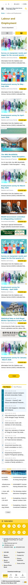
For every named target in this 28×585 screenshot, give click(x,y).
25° (18, 4)
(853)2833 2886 (8, 547)
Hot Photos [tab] (18, 387)
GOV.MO (6, 552)
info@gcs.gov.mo (9, 545)
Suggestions (21, 552)
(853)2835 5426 (20, 547)
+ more (23, 512)
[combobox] (9, 28)
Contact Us (20, 555)
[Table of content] (2, 8)
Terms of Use (21, 563)
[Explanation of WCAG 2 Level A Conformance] (25, 582)
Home (3, 13)
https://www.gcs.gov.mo (10, 543)
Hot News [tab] (6, 387)
